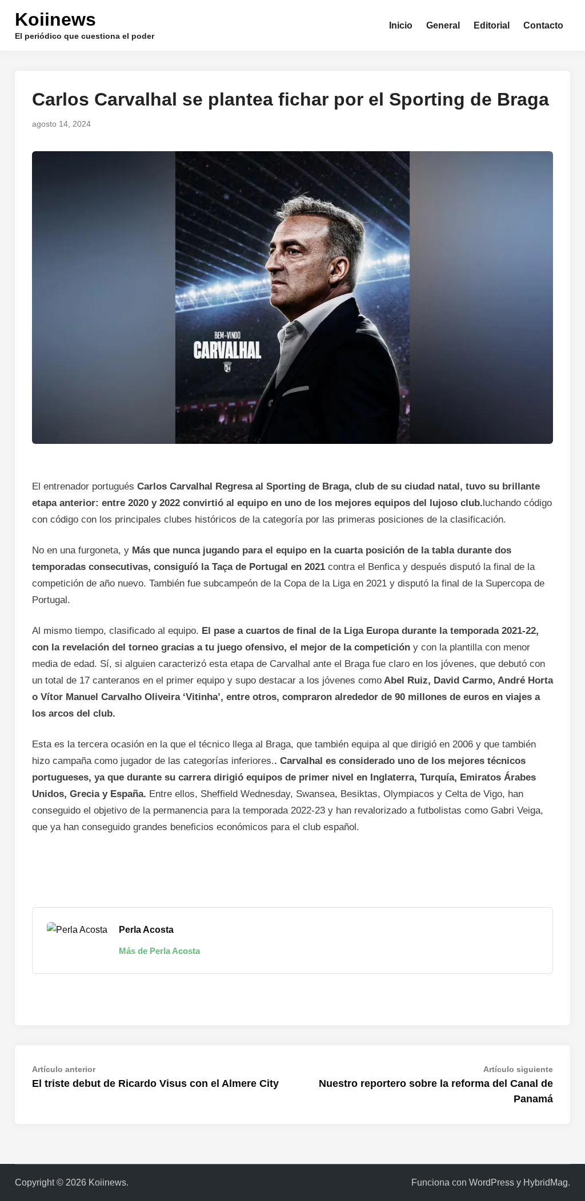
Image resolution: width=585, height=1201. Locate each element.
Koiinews (55, 19)
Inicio (400, 25)
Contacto (543, 25)
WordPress (491, 1182)
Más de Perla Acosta (159, 951)
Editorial (492, 25)
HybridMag (545, 1182)
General (443, 25)
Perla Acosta (146, 930)
